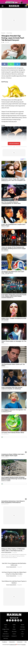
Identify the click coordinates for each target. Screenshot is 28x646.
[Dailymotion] (21, 620)
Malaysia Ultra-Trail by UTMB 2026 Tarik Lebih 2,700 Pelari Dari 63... (13, 549)
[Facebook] (7, 620)
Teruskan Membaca (14, 143)
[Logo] (14, 6)
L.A (3, 42)
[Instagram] (10, 620)
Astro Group (23, 644)
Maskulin (3, 33)
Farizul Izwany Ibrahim (6, 552)
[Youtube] (18, 620)
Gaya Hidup (9, 33)
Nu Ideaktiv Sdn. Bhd (13, 644)
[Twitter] (13, 620)
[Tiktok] (15, 620)
